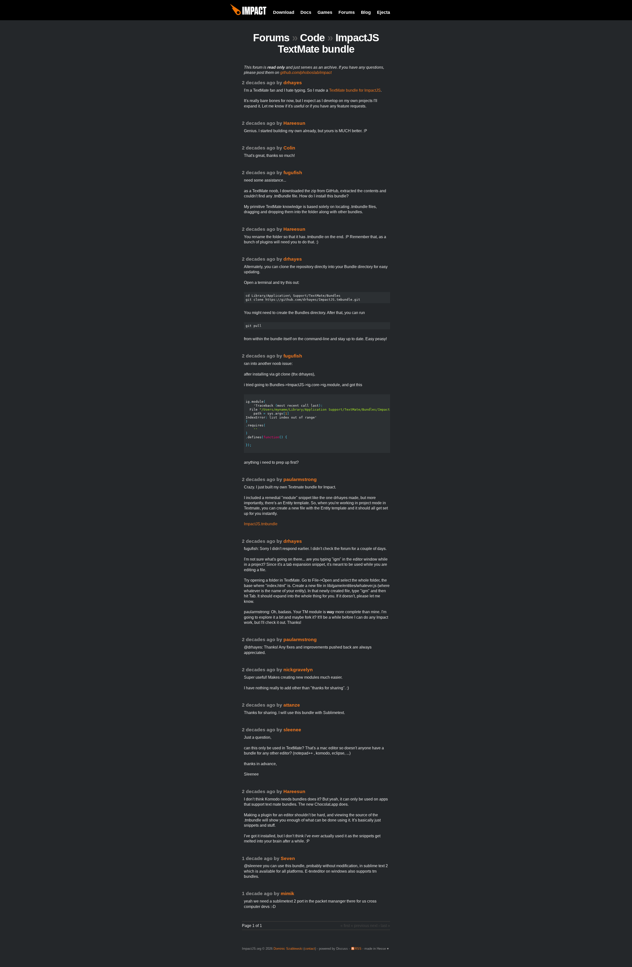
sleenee (292, 729)
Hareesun (294, 123)
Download (283, 12)
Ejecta (383, 12)
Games (324, 12)
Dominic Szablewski (288, 948)
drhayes (292, 82)
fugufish (292, 172)
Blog (366, 12)
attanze (291, 705)
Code (312, 37)
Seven (288, 858)
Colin (289, 147)
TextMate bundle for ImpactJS (355, 90)
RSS (358, 948)
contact (309, 948)
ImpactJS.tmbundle (260, 524)
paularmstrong (300, 479)
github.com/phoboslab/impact (306, 72)
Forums (346, 12)
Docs (305, 12)
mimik (287, 893)
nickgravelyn (298, 669)
